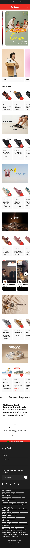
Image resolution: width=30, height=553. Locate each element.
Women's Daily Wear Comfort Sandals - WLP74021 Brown (6, 251)
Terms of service (21, 542)
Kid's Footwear (15, 494)
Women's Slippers (6, 532)
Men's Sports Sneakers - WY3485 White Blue (6, 384)
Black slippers (5, 514)
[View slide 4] (18, 435)
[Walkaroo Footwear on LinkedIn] (18, 484)
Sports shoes (5, 502)
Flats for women (14, 504)
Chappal (9, 512)
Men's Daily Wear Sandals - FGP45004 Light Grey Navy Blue (6, 334)
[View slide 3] (16, 435)
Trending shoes (22, 504)
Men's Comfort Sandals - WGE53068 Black (18, 106)
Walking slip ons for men (22, 524)
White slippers (13, 514)
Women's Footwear (6, 494)
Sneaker (8, 492)
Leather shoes (13, 505)
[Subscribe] (25, 477)
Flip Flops (4, 509)
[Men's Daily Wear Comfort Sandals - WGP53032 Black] (7, 142)
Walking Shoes (13, 534)
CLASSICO (5, 248)
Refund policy (8, 542)
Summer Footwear (6, 497)
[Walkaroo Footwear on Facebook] (2, 484)
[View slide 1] (12, 435)
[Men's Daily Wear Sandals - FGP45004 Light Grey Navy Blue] (7, 323)
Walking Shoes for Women (17, 527)
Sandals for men (11, 517)
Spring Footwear (11, 499)
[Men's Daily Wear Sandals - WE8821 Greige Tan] (18, 323)
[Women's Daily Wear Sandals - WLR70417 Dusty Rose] (18, 191)
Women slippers (24, 512)
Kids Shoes (23, 532)
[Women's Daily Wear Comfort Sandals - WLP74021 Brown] (7, 240)
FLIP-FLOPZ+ (6, 330)
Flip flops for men (22, 509)
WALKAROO (5, 102)
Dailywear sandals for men (8, 519)
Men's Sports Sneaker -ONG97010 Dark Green (18, 384)
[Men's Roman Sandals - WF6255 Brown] (7, 95)
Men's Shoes (17, 529)
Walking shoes (20, 502)
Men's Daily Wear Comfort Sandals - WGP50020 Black (18, 154)
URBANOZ (16, 102)
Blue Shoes (15, 536)
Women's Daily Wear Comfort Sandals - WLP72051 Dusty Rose (18, 251)
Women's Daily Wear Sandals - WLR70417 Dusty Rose (18, 203)
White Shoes (9, 536)
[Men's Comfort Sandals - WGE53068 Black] (18, 95)
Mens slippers (15, 512)
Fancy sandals (5, 505)
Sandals (4, 517)
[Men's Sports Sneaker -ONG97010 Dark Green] (18, 372)
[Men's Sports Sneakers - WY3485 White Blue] (7, 372)
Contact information (15, 544)
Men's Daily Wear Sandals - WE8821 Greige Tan (18, 334)
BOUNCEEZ (5, 150)
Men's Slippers (15, 532)
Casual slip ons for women (8, 524)
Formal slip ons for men (12, 522)
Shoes (3, 492)
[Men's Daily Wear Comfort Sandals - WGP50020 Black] (18, 142)
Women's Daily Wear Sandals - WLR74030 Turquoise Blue (6, 203)
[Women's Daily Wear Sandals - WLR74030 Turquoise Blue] (7, 191)
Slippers (13, 492)
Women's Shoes (6, 527)
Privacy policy (14, 542)
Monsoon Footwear (16, 497)
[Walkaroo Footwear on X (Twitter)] (6, 484)
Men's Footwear (20, 492)
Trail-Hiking (21, 534)
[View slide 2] (14, 435)
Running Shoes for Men (17, 530)
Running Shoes (5, 534)
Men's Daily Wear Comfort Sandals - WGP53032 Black (7, 154)
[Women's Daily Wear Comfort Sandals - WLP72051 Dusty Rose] (18, 240)
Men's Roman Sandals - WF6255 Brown (7, 106)
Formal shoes (12, 502)
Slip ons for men (23, 522)
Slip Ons (4, 522)
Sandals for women (20, 517)
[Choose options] (9, 98)
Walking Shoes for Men (7, 529)
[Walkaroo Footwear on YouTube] (14, 484)
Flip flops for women (12, 509)
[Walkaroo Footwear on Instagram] (10, 484)
